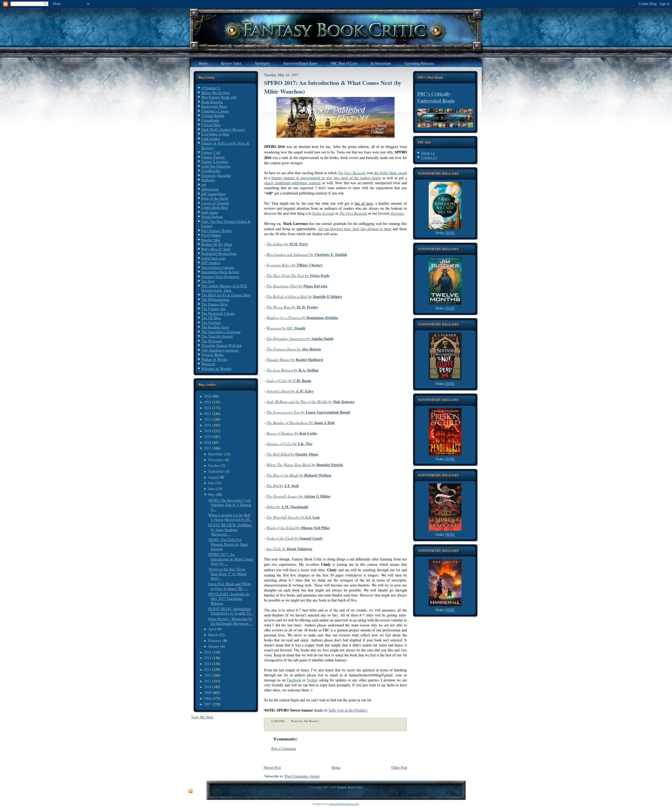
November (216, 459)
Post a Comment (283, 748)
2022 (207, 419)
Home (336, 767)
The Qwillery (211, 322)
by (287, 243)
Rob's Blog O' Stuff (215, 248)
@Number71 (210, 87)
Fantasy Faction (213, 157)
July (211, 482)
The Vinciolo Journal (217, 336)
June (211, 488)
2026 (207, 396)
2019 (207, 436)
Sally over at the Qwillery (348, 710)
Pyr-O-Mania (211, 235)
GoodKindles (211, 170)
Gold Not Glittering (216, 166)
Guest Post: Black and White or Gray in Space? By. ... (229, 586)
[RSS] (190, 791)
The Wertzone (211, 340)
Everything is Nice (215, 133)
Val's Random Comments (220, 350)
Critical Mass (211, 124)
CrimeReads (210, 120)
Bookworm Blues (214, 106)
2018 (207, 442)
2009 (207, 692)
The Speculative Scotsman (220, 331)
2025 (207, 401)
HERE (450, 232)
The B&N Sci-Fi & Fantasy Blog (226, 294)
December (215, 453)
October (214, 465)
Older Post (399, 767)
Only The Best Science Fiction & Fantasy (226, 224)
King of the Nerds (214, 198)
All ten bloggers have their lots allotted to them (354, 228)
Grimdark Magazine (216, 175)
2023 (207, 413)
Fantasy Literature (214, 161)
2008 (207, 698)
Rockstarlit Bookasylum (219, 253)
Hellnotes (208, 179)
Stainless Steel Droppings (220, 276)
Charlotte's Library (215, 111)
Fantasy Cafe (210, 152)
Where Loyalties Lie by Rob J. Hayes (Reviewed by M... (230, 517)
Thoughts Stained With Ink (221, 345)
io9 (203, 184)
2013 (207, 669)
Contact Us (429, 157)
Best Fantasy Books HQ (219, 97)
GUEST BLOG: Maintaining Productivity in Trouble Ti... (230, 611)
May (211, 494)
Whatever (208, 363)
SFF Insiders (210, 262)
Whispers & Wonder (216, 368)
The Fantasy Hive (214, 304)
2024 (207, 407)
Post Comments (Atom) (302, 776)
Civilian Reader (212, 115)
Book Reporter (212, 101)
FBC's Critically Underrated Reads (436, 97)
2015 (207, 657)
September (216, 471)
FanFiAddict (210, 138)
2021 (207, 425)
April (212, 628)
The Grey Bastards (351, 172)
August (213, 477)
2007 (207, 704)
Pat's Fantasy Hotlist (216, 230)
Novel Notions (212, 216)
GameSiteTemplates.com (344, 803)
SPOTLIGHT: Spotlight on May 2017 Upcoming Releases (228, 598)
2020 (207, 430)
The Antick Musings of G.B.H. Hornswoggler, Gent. (224, 288)
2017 (207, 448)
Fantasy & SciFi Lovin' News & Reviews (225, 145)
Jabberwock (210, 189)
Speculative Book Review (220, 271)
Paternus (397, 213)
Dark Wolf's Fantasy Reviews (223, 129)
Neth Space (209, 212)
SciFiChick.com (213, 258)
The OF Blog (211, 317)
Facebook (294, 679)
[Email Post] (322, 721)
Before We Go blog (215, 92)
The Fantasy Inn (213, 308)
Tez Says (207, 281)
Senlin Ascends (323, 213)
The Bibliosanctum (215, 299)
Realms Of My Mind (216, 244)
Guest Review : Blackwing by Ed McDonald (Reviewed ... (230, 621)
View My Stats (202, 716)
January (213, 646)
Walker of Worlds (214, 359)
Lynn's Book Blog (214, 207)
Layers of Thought (215, 202)
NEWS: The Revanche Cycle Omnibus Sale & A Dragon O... (229, 505)
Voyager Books (212, 354)
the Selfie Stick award (390, 172)
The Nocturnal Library (218, 313)
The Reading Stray (215, 327)
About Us (428, 152)
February (215, 640)
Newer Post (272, 767)
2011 (207, 680)
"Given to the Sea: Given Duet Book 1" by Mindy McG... (227, 574)
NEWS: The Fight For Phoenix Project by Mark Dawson (228, 544)
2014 (207, 663)
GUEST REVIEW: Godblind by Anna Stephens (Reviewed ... (229, 529)
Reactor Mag (210, 239)
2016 (207, 652)
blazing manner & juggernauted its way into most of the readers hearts (326, 177)
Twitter (312, 679)
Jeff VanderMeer (213, 193)
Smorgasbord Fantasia (217, 267)
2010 (207, 686)
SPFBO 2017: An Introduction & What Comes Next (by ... (230, 559)
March (213, 634)
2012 (207, 675)
